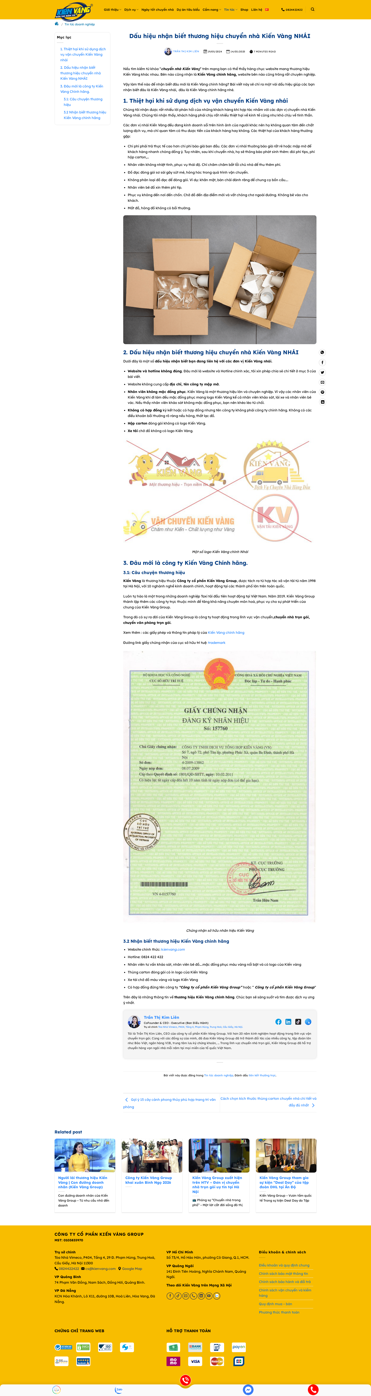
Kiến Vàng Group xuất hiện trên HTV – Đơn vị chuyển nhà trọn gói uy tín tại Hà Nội (217, 1184)
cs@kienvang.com (100, 1268)
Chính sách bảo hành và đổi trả (285, 1282)
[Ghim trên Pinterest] (322, 392)
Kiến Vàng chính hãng (226, 632)
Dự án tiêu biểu (188, 10)
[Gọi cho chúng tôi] (193, 1296)
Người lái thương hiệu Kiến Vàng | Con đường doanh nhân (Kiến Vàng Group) (82, 1182)
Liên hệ (256, 10)
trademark (216, 642)
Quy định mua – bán (275, 1304)
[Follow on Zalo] (216, 1296)
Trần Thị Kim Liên (185, 51)
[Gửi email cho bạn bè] (322, 382)
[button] (312, 9)
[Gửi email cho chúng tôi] (185, 1296)
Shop (244, 10)
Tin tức (229, 10)
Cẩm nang (210, 10)
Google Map (132, 1268)
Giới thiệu (111, 10)
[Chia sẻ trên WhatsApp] (322, 352)
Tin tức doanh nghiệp (218, 1075)
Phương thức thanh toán (279, 1312)
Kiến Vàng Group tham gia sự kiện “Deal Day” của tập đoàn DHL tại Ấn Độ (284, 1182)
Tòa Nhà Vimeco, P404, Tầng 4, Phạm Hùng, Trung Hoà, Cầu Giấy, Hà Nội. (200, 1026)
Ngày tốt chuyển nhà (157, 10)
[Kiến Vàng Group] (76, 13)
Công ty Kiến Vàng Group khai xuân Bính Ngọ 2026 (148, 1180)
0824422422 (69, 1268)
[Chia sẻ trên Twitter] (322, 372)
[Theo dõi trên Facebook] (170, 1296)
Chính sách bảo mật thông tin (283, 1273)
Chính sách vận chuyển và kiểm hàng (285, 1293)
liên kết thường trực (262, 1075)
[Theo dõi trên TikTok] (178, 1296)
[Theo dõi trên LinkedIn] (201, 1296)
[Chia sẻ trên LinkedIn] (322, 402)
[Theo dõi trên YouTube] (209, 1296)
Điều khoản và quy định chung (284, 1265)
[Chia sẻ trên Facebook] (322, 362)
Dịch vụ (130, 10)
